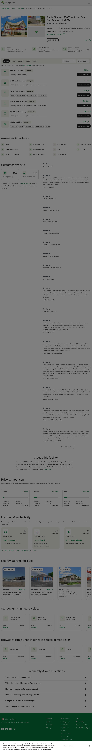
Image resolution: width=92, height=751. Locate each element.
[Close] (89, 746)
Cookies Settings (68, 746)
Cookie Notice (47, 749)
